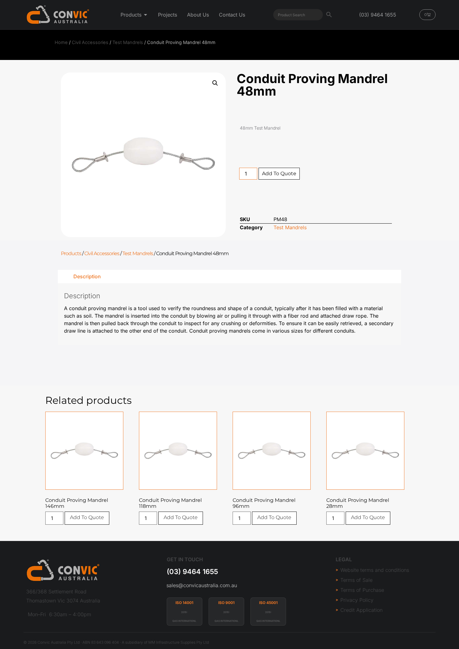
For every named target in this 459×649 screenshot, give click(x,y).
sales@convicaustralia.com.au (201, 585)
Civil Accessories (90, 42)
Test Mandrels (127, 42)
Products (71, 253)
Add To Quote (279, 173)
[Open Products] (145, 14)
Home (61, 42)
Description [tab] (87, 276)
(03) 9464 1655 (192, 571)
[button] (215, 83)
